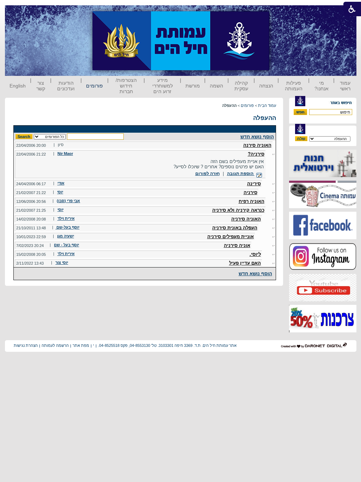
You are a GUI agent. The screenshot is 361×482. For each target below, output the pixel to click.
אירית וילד (66, 218)
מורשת (192, 86)
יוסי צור (61, 262)
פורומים (94, 86)
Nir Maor (65, 153)
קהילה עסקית (241, 85)
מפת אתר (81, 345)
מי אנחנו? (321, 85)
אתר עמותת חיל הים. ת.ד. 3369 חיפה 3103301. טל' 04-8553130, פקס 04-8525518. (167, 345)
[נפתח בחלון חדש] (322, 175)
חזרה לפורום (207, 173)
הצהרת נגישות (26, 345)
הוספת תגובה (241, 173)
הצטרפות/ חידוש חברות (126, 85)
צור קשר (40, 85)
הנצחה (266, 86)
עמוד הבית (267, 105)
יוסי (60, 192)
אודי (61, 183)
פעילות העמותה (293, 85)
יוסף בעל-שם (67, 227)
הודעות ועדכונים (66, 85)
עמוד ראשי (345, 85)
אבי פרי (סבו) (68, 201)
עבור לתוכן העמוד (282, 12)
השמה (216, 86)
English (18, 86)
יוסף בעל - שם (66, 245)
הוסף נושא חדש (257, 136)
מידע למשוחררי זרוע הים (162, 85)
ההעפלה (264, 118)
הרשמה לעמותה (55, 345)
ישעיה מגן (65, 236)
